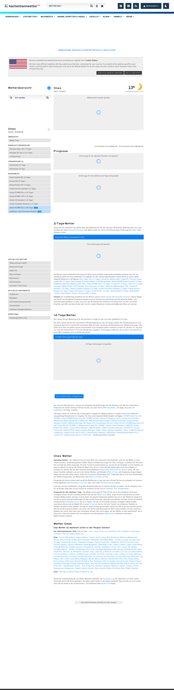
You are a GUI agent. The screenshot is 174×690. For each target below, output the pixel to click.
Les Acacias (97, 556)
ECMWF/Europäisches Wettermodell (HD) (70, 284)
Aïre (119, 531)
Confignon (125, 531)
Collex (129, 544)
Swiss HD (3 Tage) (135, 284)
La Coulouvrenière (135, 552)
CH (39, 5)
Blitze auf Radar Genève (98, 477)
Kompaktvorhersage (19, 145)
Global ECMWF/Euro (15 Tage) (21, 192)
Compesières (88, 547)
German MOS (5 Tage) (87, 293)
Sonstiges (13, 314)
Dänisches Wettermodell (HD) (117, 286)
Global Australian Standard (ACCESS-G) (117, 428)
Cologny (72, 547)
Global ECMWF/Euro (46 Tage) (23, 208)
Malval (77, 559)
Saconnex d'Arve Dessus (100, 563)
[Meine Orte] (102, 6)
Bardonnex (115, 537)
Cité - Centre (113, 544)
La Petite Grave (82, 554)
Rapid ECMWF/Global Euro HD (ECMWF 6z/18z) (80, 418)
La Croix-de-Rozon (61, 554)
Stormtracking (15, 282)
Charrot (123, 542)
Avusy (103, 537)
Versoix (91, 568)
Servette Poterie (123, 563)
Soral (132, 563)
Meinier (91, 559)
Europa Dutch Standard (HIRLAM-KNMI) (85, 428)
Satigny (113, 563)
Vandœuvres (69, 568)
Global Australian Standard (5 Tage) (113, 288)
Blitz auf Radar (15, 274)
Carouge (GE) (134, 540)
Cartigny (57, 542)
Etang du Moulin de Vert (84, 572)
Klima (106, 16)
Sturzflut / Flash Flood (18, 286)
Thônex (122, 566)
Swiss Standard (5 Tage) (94, 286)
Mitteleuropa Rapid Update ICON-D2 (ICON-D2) (107, 421)
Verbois (78, 568)
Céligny (133, 547)
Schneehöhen (15, 305)
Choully (70, 544)
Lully (72, 559)
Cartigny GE (65, 542)
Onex (91, 531)
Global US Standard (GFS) (110, 418)
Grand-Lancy (135, 531)
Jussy (92, 552)
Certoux (74, 542)
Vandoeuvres (59, 568)
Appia (78, 537)
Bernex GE (79, 534)
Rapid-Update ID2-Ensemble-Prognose (115, 297)
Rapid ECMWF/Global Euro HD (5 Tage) (127, 281)
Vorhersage (12, 16)
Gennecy (120, 549)
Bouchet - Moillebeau (91, 540)
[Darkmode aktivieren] (166, 6)
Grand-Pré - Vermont (62, 552)
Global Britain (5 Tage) (100, 291)
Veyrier (102, 568)
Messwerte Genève (107, 483)
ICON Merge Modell (103, 281)
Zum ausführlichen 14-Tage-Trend (69, 396)
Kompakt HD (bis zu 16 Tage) (21, 153)
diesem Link (105, 583)
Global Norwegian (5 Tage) (80, 291)
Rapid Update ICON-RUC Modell (83, 281)
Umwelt (118, 16)
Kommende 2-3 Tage (17, 165)
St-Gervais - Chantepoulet (63, 566)
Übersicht (13, 137)
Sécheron (98, 566)
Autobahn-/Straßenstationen (21, 309)
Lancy (96, 531)
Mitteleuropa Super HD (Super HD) (81, 423)
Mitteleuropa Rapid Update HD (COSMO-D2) (71, 421)
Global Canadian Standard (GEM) (88, 430)
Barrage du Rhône (67, 572)
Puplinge (80, 563)
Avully (98, 537)
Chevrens (130, 542)
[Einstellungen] (121, 6)
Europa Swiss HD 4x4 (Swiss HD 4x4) (111, 423)
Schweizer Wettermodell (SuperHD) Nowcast (118, 279)
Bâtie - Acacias (115, 540)
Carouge (125, 540)
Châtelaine (78, 544)
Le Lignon (73, 556)
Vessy (97, 568)
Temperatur (14, 294)
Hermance (77, 552)
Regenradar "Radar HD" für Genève (113, 470)
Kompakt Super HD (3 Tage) (21, 149)
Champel (90, 542)
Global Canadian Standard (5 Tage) (84, 288)
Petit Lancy (69, 561)
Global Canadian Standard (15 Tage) (24, 204)
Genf (114, 549)
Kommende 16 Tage (17, 169)
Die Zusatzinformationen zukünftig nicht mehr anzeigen (98, 602)
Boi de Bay (73, 540)
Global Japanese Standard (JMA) (115, 430)
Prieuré (73, 563)
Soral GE (138, 563)
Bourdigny (104, 540)
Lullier (66, 559)
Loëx (61, 559)
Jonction (85, 552)
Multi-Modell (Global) (69, 293)
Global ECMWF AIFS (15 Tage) (21, 196)
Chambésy (82, 542)
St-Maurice (90, 566)
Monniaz (104, 559)
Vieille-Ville (119, 568)
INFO (141, 91)
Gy (71, 552)
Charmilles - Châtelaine (110, 542)
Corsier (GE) (116, 547)
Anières (72, 537)
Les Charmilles (121, 556)
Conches (97, 547)
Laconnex (109, 554)
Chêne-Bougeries (90, 544)
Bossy (80, 540)
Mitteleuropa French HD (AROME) (92, 425)
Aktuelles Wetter (17, 259)
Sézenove (115, 566)
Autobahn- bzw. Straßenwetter (117, 488)
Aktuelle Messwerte (19, 290)
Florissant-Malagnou (103, 549)
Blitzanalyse (14, 278)
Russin (87, 563)
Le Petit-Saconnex (85, 556)
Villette (128, 568)
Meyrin (97, 559)
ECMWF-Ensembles (108, 408)
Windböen (13, 298)
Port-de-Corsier (122, 561)
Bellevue (123, 537)
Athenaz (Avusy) (88, 537)
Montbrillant (113, 559)
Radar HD (13, 270)
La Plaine (92, 554)
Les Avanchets (108, 556)
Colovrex (79, 547)
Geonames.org (108, 579)
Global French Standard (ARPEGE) (119, 425)
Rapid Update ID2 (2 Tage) (20, 177)
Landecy (122, 554)
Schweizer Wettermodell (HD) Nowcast (69, 286)
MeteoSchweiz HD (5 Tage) (20, 185)
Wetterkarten (110, 513)
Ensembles (14, 174)
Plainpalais (98, 561)
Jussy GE (98, 552)
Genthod (127, 549)
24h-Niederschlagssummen (20, 302)
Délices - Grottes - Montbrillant (73, 549)
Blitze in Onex (112, 472)
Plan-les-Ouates (68, 534)
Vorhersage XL (16, 161)
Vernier (84, 568)
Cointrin (122, 544)
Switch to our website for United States (110, 73)
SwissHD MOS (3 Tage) (120, 291)
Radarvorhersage (16, 267)
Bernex (56, 540)
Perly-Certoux (59, 561)
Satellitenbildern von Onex (77, 483)
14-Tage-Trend (15, 156)
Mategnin (84, 559)
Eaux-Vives (90, 549)
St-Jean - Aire (79, 566)
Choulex (64, 544)
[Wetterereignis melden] (136, 6)
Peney (136, 559)
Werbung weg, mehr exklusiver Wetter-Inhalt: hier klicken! (87, 50)
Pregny (132, 561)
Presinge (65, 563)
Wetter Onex (14, 140)
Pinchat (77, 561)
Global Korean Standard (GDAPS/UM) (101, 432)
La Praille (101, 554)
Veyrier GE (110, 568)
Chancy (97, 542)
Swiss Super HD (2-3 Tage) (89, 279)
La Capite (115, 552)
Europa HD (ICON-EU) (130, 418)
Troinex (135, 566)
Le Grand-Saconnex (133, 554)
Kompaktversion (72, 502)
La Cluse (123, 552)
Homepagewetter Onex (18, 318)
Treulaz (129, 566)
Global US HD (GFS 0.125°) (75, 432)
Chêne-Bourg (103, 544)
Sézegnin (106, 566)
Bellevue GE (132, 537)
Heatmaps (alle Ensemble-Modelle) (25, 211)
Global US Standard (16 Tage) (21, 200)
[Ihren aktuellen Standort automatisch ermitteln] (97, 6)
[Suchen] (91, 6)
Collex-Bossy (137, 544)
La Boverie (107, 552)
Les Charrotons (110, 531)
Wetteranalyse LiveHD (18, 263)
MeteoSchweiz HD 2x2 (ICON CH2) (78, 435)
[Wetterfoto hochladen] (128, 6)
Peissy (130, 559)
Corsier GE (126, 547)
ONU (120, 559)
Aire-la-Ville (63, 537)
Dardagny (57, 549)
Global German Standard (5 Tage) (23, 189)
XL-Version (94, 504)
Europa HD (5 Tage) (17, 181)
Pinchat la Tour (87, 561)
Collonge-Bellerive (61, 547)
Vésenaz (135, 568)
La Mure (72, 554)
